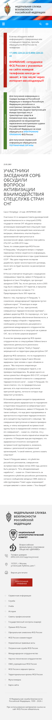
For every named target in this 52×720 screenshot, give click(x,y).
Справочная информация (19, 595)
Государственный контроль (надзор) (24, 622)
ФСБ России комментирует (20, 637)
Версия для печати (19, 572)
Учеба (11, 606)
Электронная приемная (21, 582)
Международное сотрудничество (23, 653)
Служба (11, 601)
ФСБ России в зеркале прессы (21, 669)
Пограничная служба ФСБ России (23, 648)
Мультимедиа (14, 679)
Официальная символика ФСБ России (25, 632)
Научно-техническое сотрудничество (25, 658)
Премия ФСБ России (17, 627)
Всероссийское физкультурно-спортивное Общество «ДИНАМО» (31, 547)
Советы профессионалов (19, 616)
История (12, 611)
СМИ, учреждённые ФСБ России (22, 664)
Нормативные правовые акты (21, 643)
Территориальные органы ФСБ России (25, 674)
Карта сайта (13, 685)
